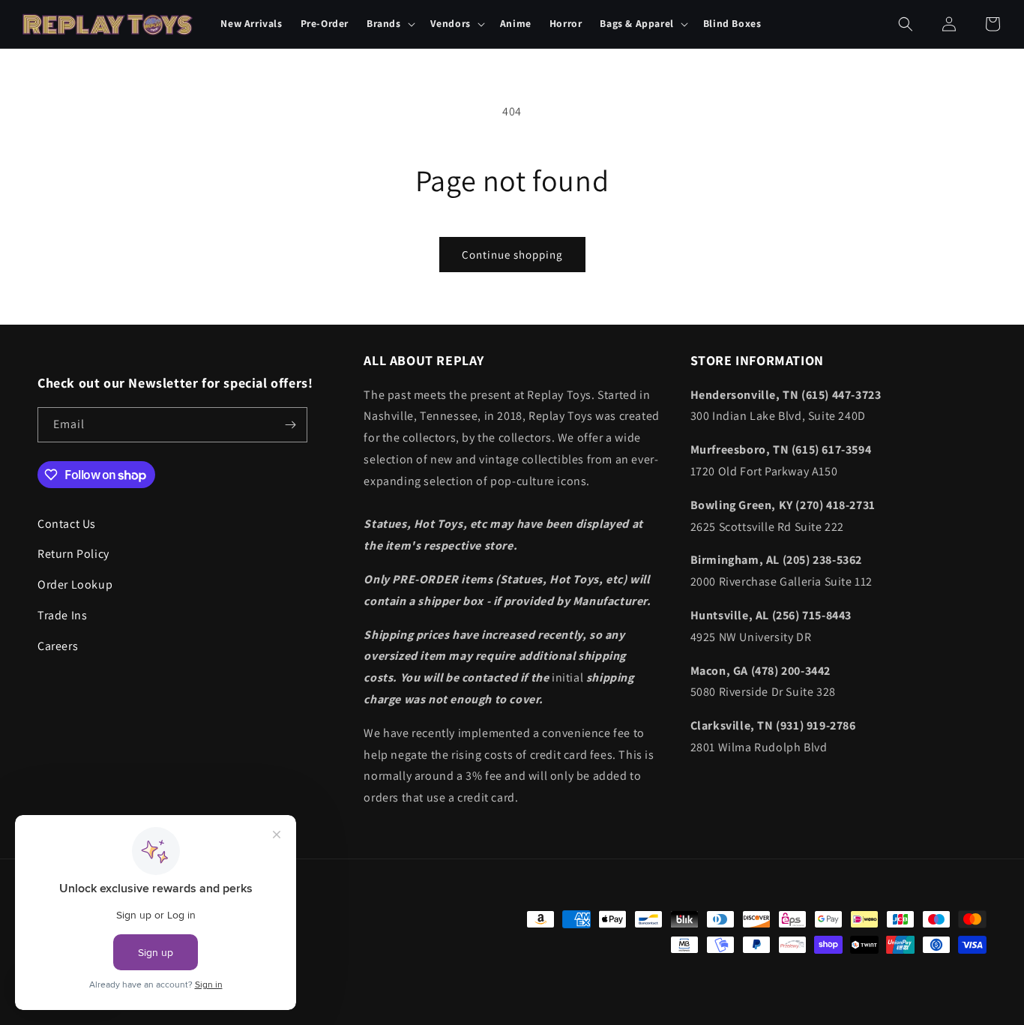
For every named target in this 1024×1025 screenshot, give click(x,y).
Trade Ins (62, 615)
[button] (389, 24)
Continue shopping (512, 254)
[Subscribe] (290, 424)
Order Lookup (74, 584)
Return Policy (73, 554)
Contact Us (66, 524)
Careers (57, 646)
